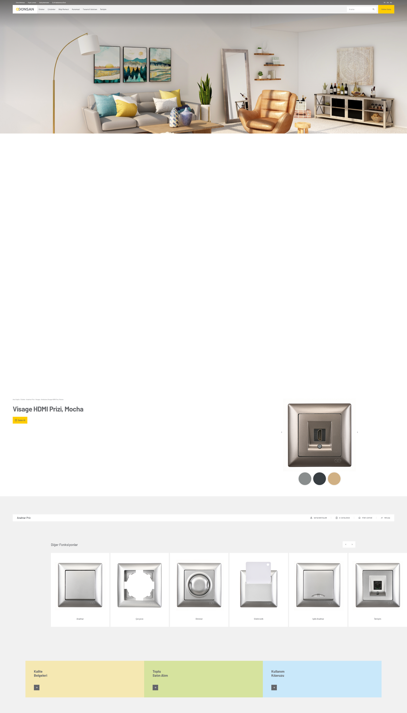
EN (388, 2)
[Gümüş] (305, 479)
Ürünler (23, 399)
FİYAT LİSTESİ (367, 518)
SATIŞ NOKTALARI (320, 518)
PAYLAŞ (387, 518)
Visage (38, 399)
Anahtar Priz (30, 399)
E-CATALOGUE (344, 518)
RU (391, 2)
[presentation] (281, 432)
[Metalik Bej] (334, 479)
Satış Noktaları (44, 2)
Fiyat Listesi (32, 2)
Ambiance (44, 399)
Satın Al (21, 420)
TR (384, 2)
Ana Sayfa (16, 399)
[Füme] (319, 479)
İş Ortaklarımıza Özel (59, 2)
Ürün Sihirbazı (20, 2)
